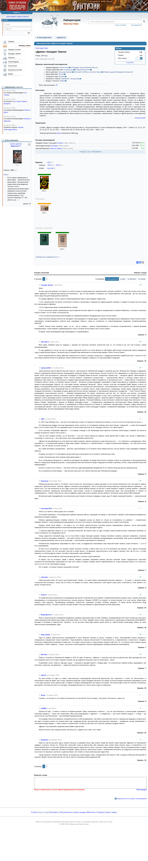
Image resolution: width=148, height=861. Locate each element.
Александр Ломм (41, 48)
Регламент (54, 812)
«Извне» (60, 143)
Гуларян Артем (47, 285)
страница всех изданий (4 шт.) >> (47, 257)
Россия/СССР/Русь (82, 72)
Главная (11, 41)
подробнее (130, 62)
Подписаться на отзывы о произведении (132, 798)
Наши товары (111, 812)
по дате (123, 279)
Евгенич (44, 654)
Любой (62, 81)
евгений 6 (45, 342)
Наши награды (80, 812)
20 (56, 85)
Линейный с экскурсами (70, 79)
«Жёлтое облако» (56, 148)
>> (19, 200)
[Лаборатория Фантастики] (50, 22)
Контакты (68, 812)
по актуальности (112, 279)
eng (40, 812)
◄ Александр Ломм (44, 37)
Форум (10, 74)
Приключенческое (83, 70)
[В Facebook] (140, 262)
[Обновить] (29, 146)
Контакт (61, 76)
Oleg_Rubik (45, 635)
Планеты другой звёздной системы (117, 72)
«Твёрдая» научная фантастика (83, 67)
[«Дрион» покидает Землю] (44, 188)
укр (46, 812)
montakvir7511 (46, 508)
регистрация (11, 16)
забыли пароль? (23, 16)
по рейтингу (132, 279)
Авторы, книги (24, 45)
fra (43, 812)
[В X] (143, 262)
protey (6, 174)
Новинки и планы (14, 49)
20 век (61, 74)
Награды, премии (14, 53)
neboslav (44, 577)
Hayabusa (44, 740)
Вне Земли (97, 72)
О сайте (34, 812)
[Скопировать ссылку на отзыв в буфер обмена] (39, 285)
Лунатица (44, 481)
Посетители (12, 66)
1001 (42, 419)
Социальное (68, 70)
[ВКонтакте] (137, 262)
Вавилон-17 (15, 146)
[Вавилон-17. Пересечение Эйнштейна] (17, 163)
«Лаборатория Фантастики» (79, 824)
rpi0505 (43, 708)
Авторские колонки (15, 70)
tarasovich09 (140, 118)
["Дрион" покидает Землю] (44, 210)
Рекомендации (13, 62)
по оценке (142, 279)
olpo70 (43, 675)
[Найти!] (144, 21)
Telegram (100, 812)
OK (27, 33)
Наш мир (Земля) (65, 72)
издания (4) (61, 37)
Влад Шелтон (46, 615)
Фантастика (64, 67)
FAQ (61, 812)
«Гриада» (54, 146)
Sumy (43, 695)
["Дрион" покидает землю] (44, 244)
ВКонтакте (91, 812)
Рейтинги (11, 58)
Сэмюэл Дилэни (16, 144)
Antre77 (44, 595)
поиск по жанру (120, 25)
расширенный (136, 25)
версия (59, 133)
